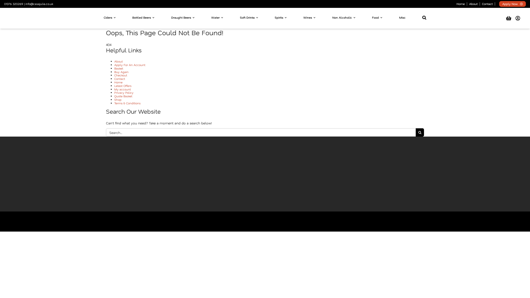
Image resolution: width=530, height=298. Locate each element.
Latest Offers (122, 86)
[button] (424, 18)
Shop (118, 100)
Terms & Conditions (127, 103)
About (118, 61)
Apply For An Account (129, 65)
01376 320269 (13, 4)
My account (122, 89)
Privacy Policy (124, 93)
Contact (119, 79)
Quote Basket (123, 96)
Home (118, 82)
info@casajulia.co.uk (39, 4)
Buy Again (121, 72)
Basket (118, 68)
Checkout (120, 75)
